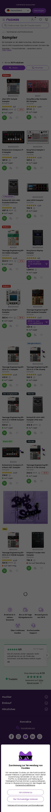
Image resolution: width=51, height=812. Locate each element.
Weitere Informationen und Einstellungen (26, 805)
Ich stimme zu (25, 792)
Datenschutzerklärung (25, 785)
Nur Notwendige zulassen (25, 799)
